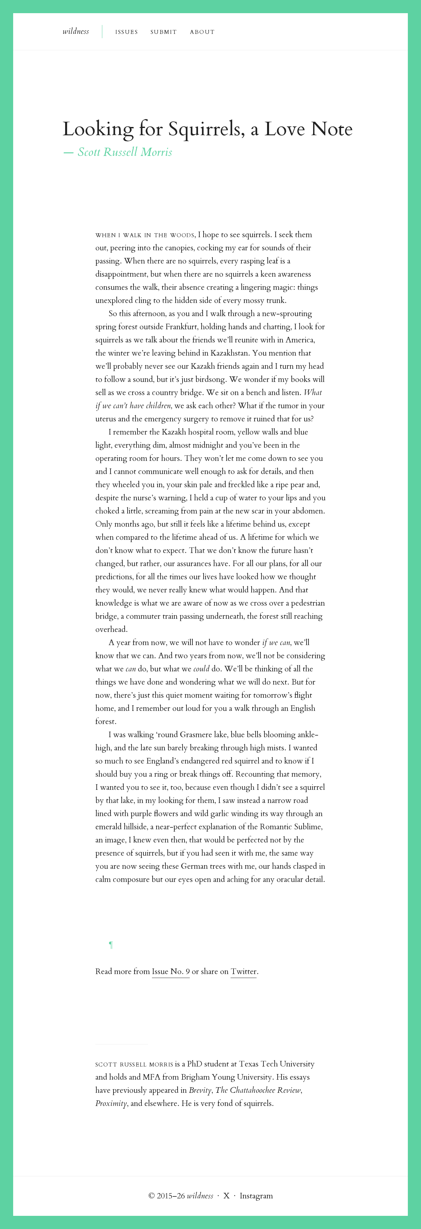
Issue (126, 31)
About (202, 31)
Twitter (244, 971)
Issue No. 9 (171, 971)
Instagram (256, 1196)
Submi (164, 31)
